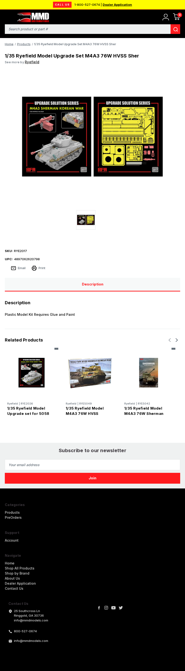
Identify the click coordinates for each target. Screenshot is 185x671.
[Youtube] (113, 608)
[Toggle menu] (6, 16)
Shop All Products (19, 568)
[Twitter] (121, 608)
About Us (12, 578)
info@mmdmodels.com (31, 641)
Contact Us (14, 588)
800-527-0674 (25, 631)
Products (12, 512)
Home (9, 563)
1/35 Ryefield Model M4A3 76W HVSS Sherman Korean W (85, 413)
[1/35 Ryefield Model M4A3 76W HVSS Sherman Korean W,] (90, 372)
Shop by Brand (17, 573)
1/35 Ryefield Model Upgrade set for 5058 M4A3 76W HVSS (28, 413)
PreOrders (13, 517)
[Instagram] (106, 608)
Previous (170, 340)
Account (12, 540)
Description (92, 284)
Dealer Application (117, 4)
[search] (175, 29)
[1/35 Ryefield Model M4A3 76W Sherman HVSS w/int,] (149, 372)
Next (176, 340)
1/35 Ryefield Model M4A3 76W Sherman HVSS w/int (143, 413)
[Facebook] (99, 608)
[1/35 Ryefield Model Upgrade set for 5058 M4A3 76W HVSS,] (31, 372)
